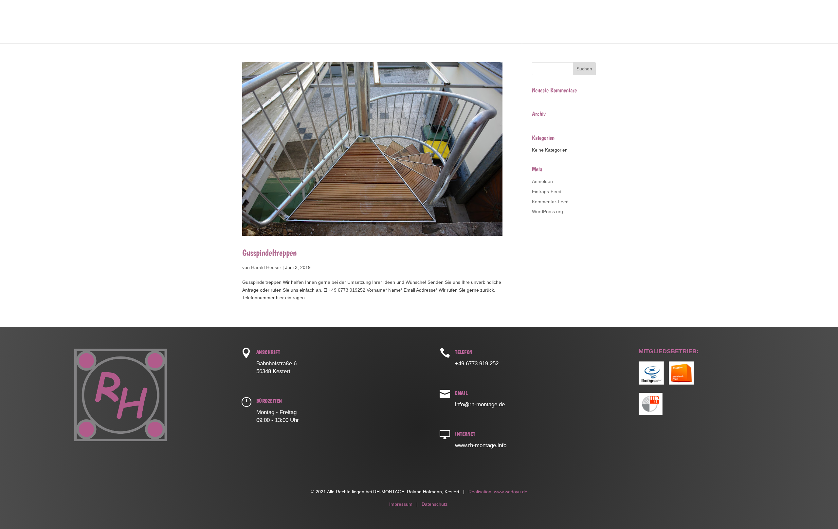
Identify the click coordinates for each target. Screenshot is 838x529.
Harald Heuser (266, 267)
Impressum (400, 504)
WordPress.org (547, 211)
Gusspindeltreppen (269, 252)
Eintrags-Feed (546, 191)
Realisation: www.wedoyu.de (497, 491)
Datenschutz (434, 504)
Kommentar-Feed (550, 201)
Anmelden (542, 181)
